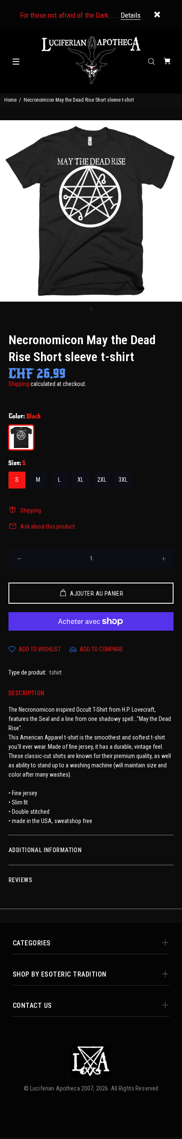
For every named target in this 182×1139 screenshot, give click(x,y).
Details (131, 15)
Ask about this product (47, 526)
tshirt (56, 672)
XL (80, 479)
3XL (123, 479)
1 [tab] (91, 309)
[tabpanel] (91, 211)
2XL (101, 479)
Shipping (18, 384)
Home (10, 100)
